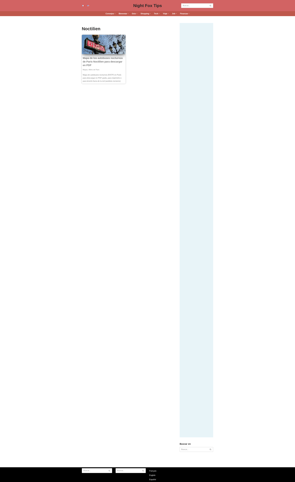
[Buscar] (210, 5)
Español (152, 480)
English (152, 475)
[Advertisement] (197, 57)
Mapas (85, 70)
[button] (128, 13)
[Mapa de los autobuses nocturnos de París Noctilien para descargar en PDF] (104, 44)
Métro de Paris (94, 70)
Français (152, 471)
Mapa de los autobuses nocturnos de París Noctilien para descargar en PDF (103, 62)
